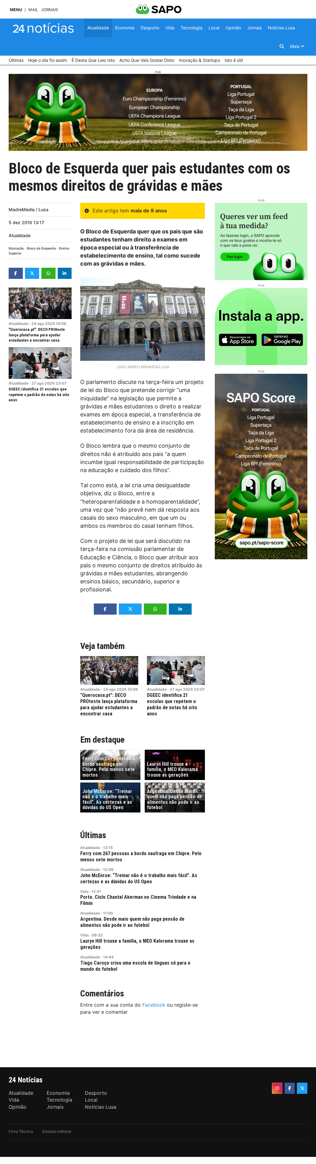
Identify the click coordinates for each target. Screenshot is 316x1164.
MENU (16, 10)
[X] (302, 1088)
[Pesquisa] (281, 46)
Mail (33, 10)
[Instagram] (277, 1088)
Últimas (93, 835)
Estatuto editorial (56, 1131)
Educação (16, 248)
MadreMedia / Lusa (28, 209)
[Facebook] (290, 1088)
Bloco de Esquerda (41, 248)
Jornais (49, 10)
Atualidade (20, 235)
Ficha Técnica (21, 1131)
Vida (84, 891)
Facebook (153, 1005)
